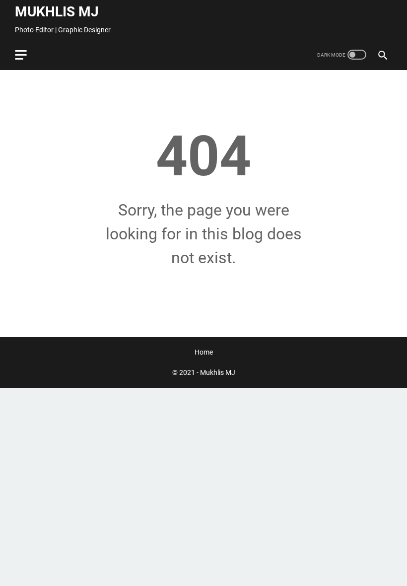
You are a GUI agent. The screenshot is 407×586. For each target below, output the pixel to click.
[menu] (27, 55)
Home (204, 352)
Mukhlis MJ (57, 11)
